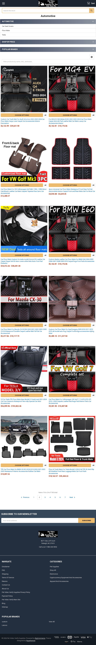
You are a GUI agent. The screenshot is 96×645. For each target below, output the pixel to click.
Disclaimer (6, 567)
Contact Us (6, 585)
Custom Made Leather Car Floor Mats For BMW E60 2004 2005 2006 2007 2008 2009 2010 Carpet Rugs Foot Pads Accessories (71, 260)
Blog (3, 603)
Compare (45, 115)
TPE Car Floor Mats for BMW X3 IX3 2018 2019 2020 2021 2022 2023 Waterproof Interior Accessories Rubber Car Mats (23, 470)
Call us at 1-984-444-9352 (48, 547)
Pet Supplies (54, 567)
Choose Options (22, 115)
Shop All (53, 570)
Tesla (4, 35)
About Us (5, 589)
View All (52, 622)
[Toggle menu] (3, 3)
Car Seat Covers (7, 26)
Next (71, 497)
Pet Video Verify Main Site (11, 600)
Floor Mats (6, 30)
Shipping (5, 574)
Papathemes (30, 641)
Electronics (54, 574)
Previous (26, 497)
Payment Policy (7, 596)
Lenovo (4, 625)
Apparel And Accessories (59, 581)
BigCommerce (40, 638)
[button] (91, 57)
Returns (4, 581)
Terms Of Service (8, 577)
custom (4, 622)
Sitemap (5, 607)
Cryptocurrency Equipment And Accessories (66, 577)
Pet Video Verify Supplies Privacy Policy (16, 592)
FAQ (3, 570)
